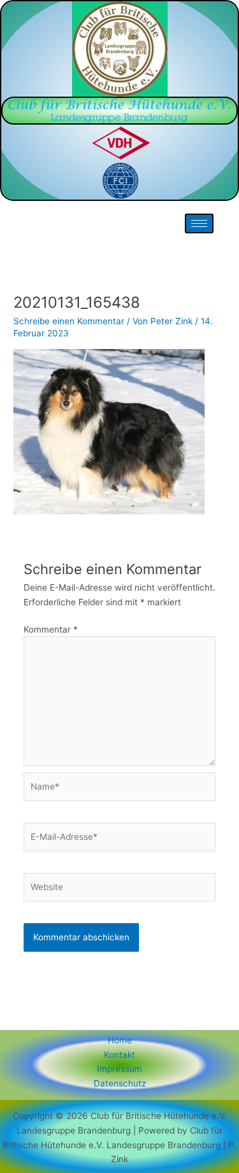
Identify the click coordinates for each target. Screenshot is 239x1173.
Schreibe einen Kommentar (68, 321)
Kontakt (119, 1055)
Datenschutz (120, 1083)
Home (120, 1040)
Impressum (119, 1069)
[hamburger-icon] (199, 223)
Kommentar (51, 629)
